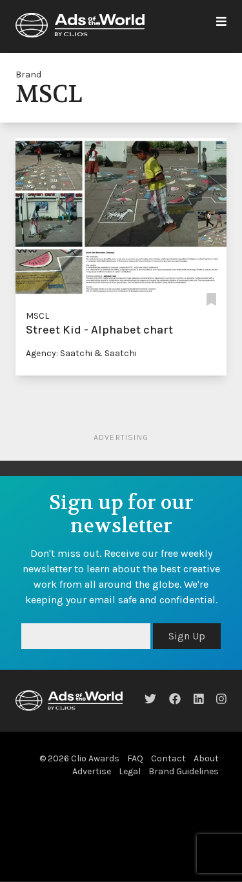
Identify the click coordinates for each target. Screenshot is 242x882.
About (206, 758)
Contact (168, 758)
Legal (130, 771)
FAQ (135, 758)
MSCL (37, 315)
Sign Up (186, 636)
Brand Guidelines (183, 771)
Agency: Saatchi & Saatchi (81, 353)
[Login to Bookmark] (211, 300)
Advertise (91, 771)
